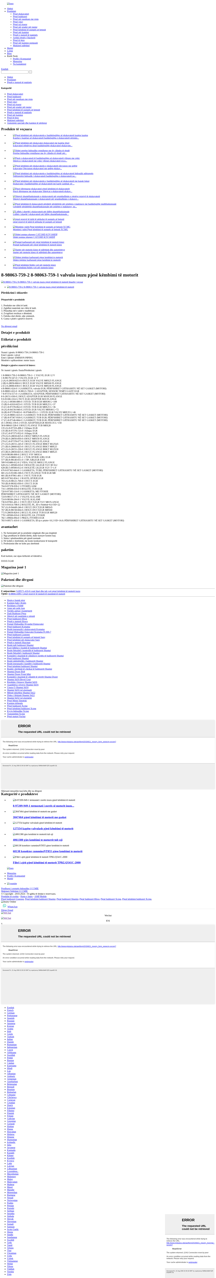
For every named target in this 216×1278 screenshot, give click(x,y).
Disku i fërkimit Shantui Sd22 (21, 695)
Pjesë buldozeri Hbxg (17, 619)
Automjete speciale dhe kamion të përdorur (27, 123)
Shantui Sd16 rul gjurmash (19, 690)
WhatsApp (12, 906)
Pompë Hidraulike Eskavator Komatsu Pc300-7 (29, 632)
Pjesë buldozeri (20, 16)
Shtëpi (10, 8)
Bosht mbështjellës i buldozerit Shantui (25, 661)
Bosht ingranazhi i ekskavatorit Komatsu (26, 629)
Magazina (17, 61)
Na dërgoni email (9, 326)
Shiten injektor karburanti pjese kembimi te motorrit (37, 260)
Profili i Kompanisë (22, 58)
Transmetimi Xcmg (16, 714)
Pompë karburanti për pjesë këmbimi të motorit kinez (37, 244)
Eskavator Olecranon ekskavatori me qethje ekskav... (37, 168)
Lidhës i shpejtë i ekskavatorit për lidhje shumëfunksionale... (41, 214)
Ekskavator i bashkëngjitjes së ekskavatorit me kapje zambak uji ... (43, 183)
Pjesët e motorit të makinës (25, 35)
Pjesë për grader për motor (25, 27)
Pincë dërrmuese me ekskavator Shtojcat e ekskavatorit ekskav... (42, 191)
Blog (9, 53)
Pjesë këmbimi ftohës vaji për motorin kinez (33, 267)
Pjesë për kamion (21, 32)
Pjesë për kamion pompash (25, 43)
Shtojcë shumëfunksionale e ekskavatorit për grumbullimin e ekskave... (46, 199)
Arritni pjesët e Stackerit (24, 37)
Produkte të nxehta (10, 896)
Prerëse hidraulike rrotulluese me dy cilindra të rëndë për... (40, 153)
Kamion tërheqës (15, 703)
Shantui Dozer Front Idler (19, 674)
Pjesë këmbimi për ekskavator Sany (23, 640)
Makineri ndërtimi (21, 45)
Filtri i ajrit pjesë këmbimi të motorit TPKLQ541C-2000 (47, 862)
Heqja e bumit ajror (16, 600)
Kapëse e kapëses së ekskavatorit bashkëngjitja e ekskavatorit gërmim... (46, 138)
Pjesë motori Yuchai (16, 716)
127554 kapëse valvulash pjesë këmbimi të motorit (43, 828)
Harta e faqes (26, 896)
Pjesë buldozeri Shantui (18, 658)
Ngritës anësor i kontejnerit (19, 611)
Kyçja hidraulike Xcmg (18, 711)
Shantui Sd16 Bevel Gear (19, 679)
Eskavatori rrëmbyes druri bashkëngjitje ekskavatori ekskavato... (42, 145)
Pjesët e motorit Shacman (18, 642)
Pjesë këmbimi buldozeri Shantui (22, 666)
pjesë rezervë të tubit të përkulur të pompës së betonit (37, 222)
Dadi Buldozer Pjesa (16, 613)
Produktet (11, 11)
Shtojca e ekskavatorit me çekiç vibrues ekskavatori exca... (40, 161)
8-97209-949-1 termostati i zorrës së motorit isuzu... (43, 805)
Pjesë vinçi (18, 22)
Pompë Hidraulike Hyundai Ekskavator (25, 624)
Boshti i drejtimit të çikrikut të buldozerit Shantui (29, 669)
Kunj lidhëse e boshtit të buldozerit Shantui (27, 648)
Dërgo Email (7, 910)
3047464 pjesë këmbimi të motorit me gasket (39, 817)
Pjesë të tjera (19, 40)
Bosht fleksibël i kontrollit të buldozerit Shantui (29, 650)
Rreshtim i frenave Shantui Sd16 (22, 682)
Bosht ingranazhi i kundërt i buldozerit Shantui (28, 663)
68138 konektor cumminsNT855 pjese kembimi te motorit (47, 851)
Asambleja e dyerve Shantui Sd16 (22, 685)
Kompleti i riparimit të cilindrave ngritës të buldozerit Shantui (35, 655)
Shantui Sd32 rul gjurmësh (19, 698)
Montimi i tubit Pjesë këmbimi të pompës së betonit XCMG (40, 229)
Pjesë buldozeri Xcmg (17, 706)
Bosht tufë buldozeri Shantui (20, 645)
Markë (10, 48)
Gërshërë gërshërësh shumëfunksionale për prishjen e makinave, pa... (45, 206)
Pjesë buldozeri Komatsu (18, 626)
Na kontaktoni (19, 64)
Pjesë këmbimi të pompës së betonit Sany (26, 637)
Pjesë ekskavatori (21, 14)
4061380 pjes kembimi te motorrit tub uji (37, 839)
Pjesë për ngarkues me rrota (25, 19)
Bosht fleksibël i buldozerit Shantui (23, 653)
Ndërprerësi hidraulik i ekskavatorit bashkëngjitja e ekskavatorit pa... (44, 176)
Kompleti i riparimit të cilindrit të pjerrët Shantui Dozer (32, 677)
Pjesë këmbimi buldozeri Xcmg (21, 708)
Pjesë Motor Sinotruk (17, 700)
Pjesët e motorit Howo (17, 621)
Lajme (10, 51)
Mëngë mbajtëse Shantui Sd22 (21, 692)
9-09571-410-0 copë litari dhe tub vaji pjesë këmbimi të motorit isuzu (48, 591)
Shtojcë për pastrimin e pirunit (21, 616)
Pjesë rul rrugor (20, 24)
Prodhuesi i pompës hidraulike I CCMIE (20, 888)
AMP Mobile (40, 896)
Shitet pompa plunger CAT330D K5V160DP (34, 237)
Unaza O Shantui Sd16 (18, 687)
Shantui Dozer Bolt (16, 671)
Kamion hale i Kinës (16, 603)
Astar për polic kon (16, 608)
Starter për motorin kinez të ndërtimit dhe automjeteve (38, 252)
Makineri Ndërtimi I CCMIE (14, 891)
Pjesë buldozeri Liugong (18, 634)
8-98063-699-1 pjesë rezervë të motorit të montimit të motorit (37, 594)
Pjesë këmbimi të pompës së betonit (29, 29)
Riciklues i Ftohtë (15, 605)
